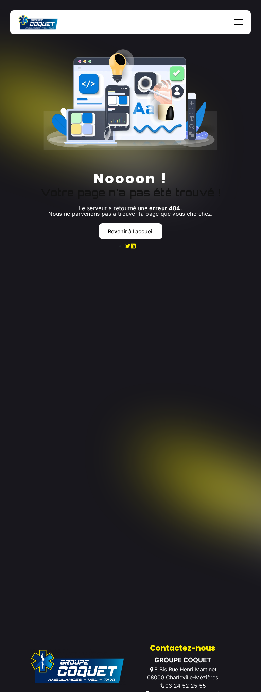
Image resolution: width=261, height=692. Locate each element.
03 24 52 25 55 (185, 685)
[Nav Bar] (238, 22)
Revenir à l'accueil (131, 231)
